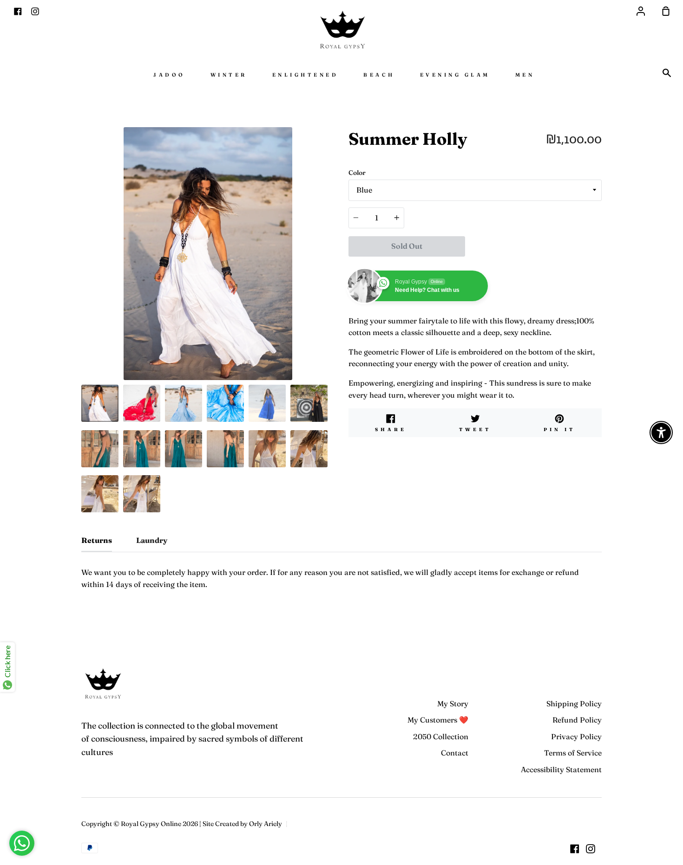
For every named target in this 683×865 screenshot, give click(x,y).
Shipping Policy (574, 703)
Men (525, 74)
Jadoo (169, 74)
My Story (452, 703)
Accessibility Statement (561, 769)
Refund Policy (577, 719)
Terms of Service (573, 752)
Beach (379, 74)
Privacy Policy (576, 736)
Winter (228, 74)
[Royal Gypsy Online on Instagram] (590, 848)
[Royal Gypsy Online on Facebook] (574, 848)
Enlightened (305, 74)
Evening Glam (455, 74)
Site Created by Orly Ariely (242, 824)
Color (357, 172)
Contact (454, 752)
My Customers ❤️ (437, 719)
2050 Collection (440, 736)
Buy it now (533, 246)
